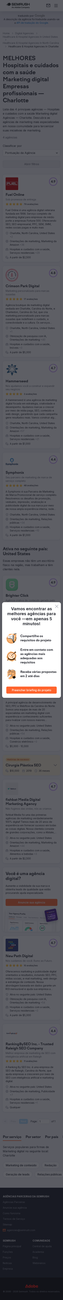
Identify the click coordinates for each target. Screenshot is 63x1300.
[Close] (56, 606)
